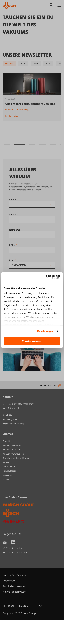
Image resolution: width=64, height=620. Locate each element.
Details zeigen (45, 331)
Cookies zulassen (32, 341)
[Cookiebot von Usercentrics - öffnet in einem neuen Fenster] (46, 277)
